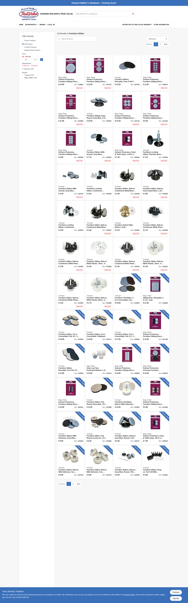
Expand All (34, 65)
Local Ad (51, 24)
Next (165, 44)
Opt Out (176, 598)
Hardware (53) (29, 69)
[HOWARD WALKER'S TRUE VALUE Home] (29, 13)
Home (21, 24)
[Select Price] (41, 59)
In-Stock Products (30, 47)
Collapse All (25, 65)
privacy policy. (129, 595)
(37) (29, 75)
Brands (43, 24)
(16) (30, 78)
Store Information (161, 24)
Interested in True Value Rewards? (137, 24)
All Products (28, 44)
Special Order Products (32, 50)
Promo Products (29, 40)
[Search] (133, 13)
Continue (175, 592)
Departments (30, 24)
